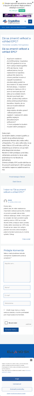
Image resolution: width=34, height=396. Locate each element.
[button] (31, 360)
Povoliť (21, 11)
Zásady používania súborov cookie (16, 393)
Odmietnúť (17, 384)
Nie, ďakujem (13, 11)
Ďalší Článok (17, 182)
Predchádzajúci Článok (17, 177)
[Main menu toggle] (30, 21)
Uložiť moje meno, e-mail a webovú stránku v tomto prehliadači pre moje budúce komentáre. (16, 312)
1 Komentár (6, 45)
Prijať (17, 379)
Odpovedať (26, 239)
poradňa (14, 45)
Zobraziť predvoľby (17, 389)
